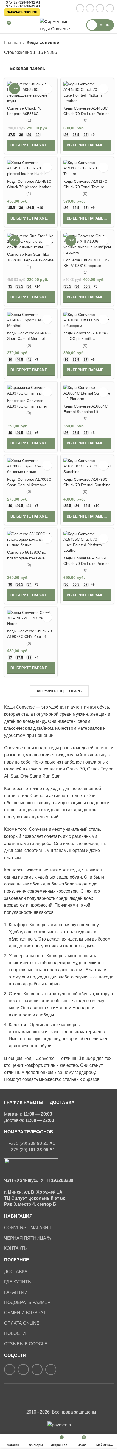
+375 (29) (20, 2)
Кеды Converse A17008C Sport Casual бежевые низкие (29, 485)
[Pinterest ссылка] (100, 8)
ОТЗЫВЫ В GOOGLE (25, 1343)
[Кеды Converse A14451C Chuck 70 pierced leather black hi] (31, 168)
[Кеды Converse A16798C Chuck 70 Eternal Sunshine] (87, 466)
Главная (12, 42)
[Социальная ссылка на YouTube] (90, 8)
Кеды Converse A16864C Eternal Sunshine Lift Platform (85, 411)
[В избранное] (47, 89)
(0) (85, 120)
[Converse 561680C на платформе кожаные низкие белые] (31, 539)
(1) (28, 120)
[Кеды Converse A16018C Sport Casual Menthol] (31, 320)
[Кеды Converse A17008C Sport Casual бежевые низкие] (31, 466)
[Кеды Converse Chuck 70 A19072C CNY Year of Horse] (31, 618)
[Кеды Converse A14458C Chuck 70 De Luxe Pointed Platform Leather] (87, 92)
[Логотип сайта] (59, 24)
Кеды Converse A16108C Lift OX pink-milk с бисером (85, 338)
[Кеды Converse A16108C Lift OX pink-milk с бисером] (87, 320)
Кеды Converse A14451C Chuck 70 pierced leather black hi (29, 187)
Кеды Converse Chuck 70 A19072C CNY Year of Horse (29, 636)
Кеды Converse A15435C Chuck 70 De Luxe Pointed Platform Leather (86, 563)
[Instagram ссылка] (80, 8)
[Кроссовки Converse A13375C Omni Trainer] (31, 390)
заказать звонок (22, 12)
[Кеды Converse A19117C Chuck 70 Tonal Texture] (87, 168)
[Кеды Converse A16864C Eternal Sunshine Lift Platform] (87, 393)
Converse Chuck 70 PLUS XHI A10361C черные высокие (86, 265)
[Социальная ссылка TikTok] (110, 8)
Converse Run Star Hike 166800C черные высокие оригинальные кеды (30, 259)
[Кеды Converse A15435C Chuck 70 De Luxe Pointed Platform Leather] (87, 542)
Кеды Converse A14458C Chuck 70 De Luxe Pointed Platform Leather (86, 113)
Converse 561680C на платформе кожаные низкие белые (26, 557)
